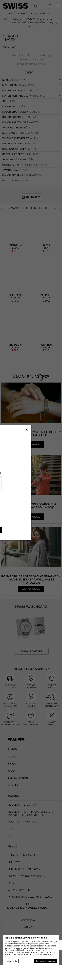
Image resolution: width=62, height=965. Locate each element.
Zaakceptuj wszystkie (45, 961)
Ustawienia (12, 961)
